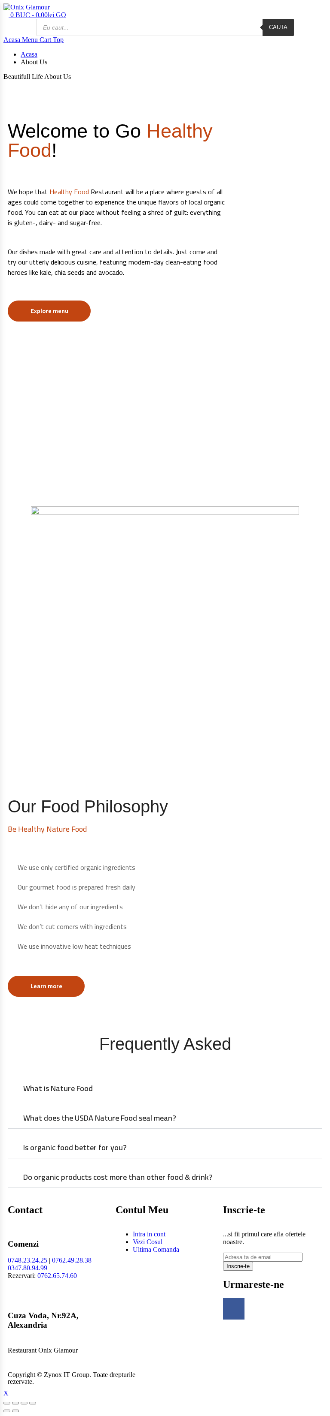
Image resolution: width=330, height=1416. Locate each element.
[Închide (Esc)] (6, 1403)
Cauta (278, 27)
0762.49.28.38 (72, 1260)
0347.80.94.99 (27, 1268)
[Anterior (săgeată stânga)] (6, 1411)
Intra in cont (149, 1234)
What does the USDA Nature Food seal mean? (99, 1118)
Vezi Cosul (147, 1241)
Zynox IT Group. (67, 1374)
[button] (165, 1088)
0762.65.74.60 (57, 1275)
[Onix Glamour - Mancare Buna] (26, 7)
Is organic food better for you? (75, 1147)
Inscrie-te (238, 1266)
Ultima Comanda (156, 1249)
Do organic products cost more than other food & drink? (118, 1177)
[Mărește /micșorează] (32, 1403)
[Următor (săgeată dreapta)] (15, 1411)
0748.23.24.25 (27, 1260)
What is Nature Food (58, 1088)
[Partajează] (15, 1403)
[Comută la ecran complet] (24, 1403)
